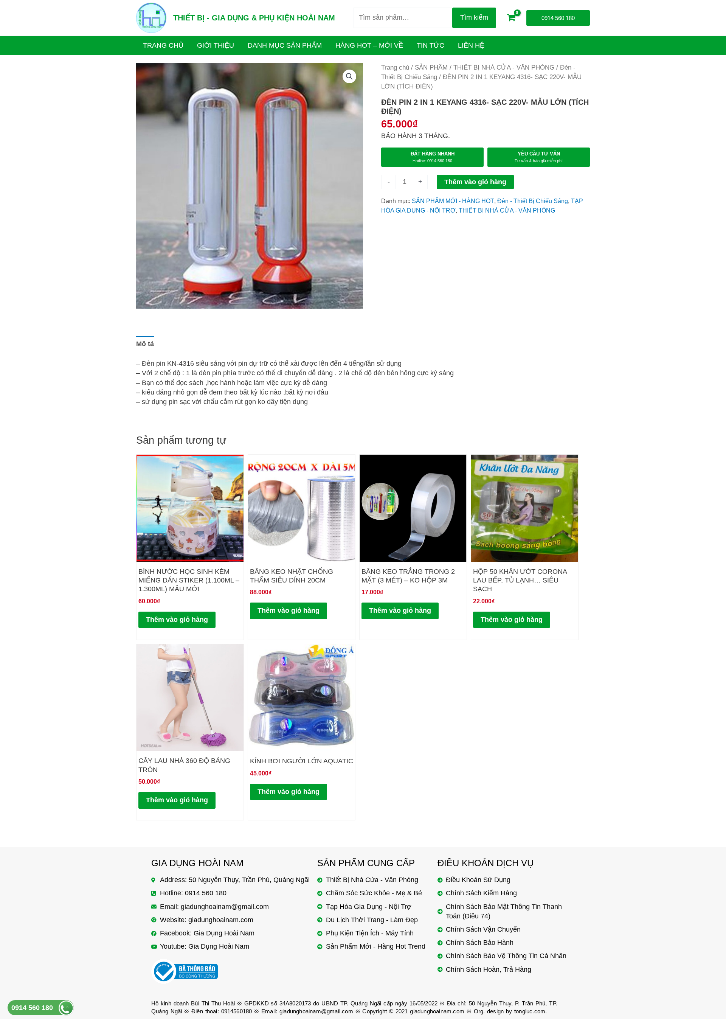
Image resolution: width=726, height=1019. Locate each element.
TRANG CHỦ (163, 45)
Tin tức (430, 45)
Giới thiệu (215, 45)
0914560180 (236, 1011)
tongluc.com (529, 1011)
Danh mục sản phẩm (285, 45)
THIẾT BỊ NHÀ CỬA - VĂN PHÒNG (503, 67)
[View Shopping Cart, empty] (511, 18)
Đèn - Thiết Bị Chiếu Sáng (532, 200)
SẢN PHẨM (431, 67)
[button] (349, 76)
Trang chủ (395, 67)
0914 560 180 (32, 1007)
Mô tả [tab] (145, 344)
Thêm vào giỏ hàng (475, 182)
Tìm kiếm (474, 17)
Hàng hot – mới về (369, 45)
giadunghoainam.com (437, 1011)
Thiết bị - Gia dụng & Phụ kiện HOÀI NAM (254, 18)
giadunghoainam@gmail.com (316, 1011)
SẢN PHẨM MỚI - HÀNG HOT (453, 200)
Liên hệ (471, 45)
